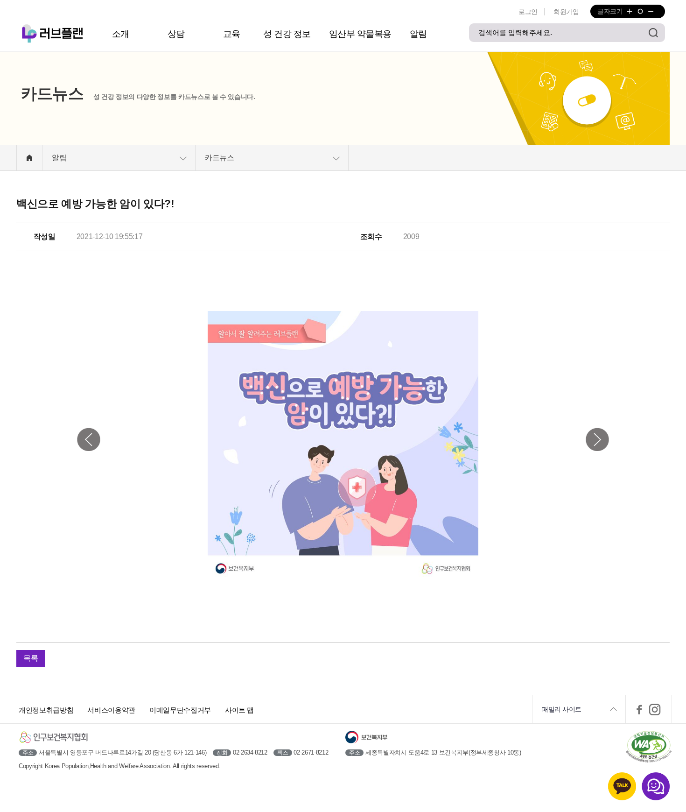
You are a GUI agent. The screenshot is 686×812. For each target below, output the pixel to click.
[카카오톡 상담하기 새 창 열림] (622, 786)
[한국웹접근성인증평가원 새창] (648, 747)
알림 (418, 34)
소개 (120, 34)
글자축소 (650, 11)
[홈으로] (29, 158)
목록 (30, 658)
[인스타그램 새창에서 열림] (655, 709)
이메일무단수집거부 (180, 709)
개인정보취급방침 (46, 709)
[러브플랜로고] (54, 33)
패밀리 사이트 (561, 709)
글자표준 (640, 11)
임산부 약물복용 (360, 34)
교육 (231, 34)
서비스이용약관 (111, 709)
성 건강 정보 (287, 34)
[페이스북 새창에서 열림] (639, 709)
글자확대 (629, 11)
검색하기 (653, 32)
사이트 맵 (239, 709)
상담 (176, 34)
